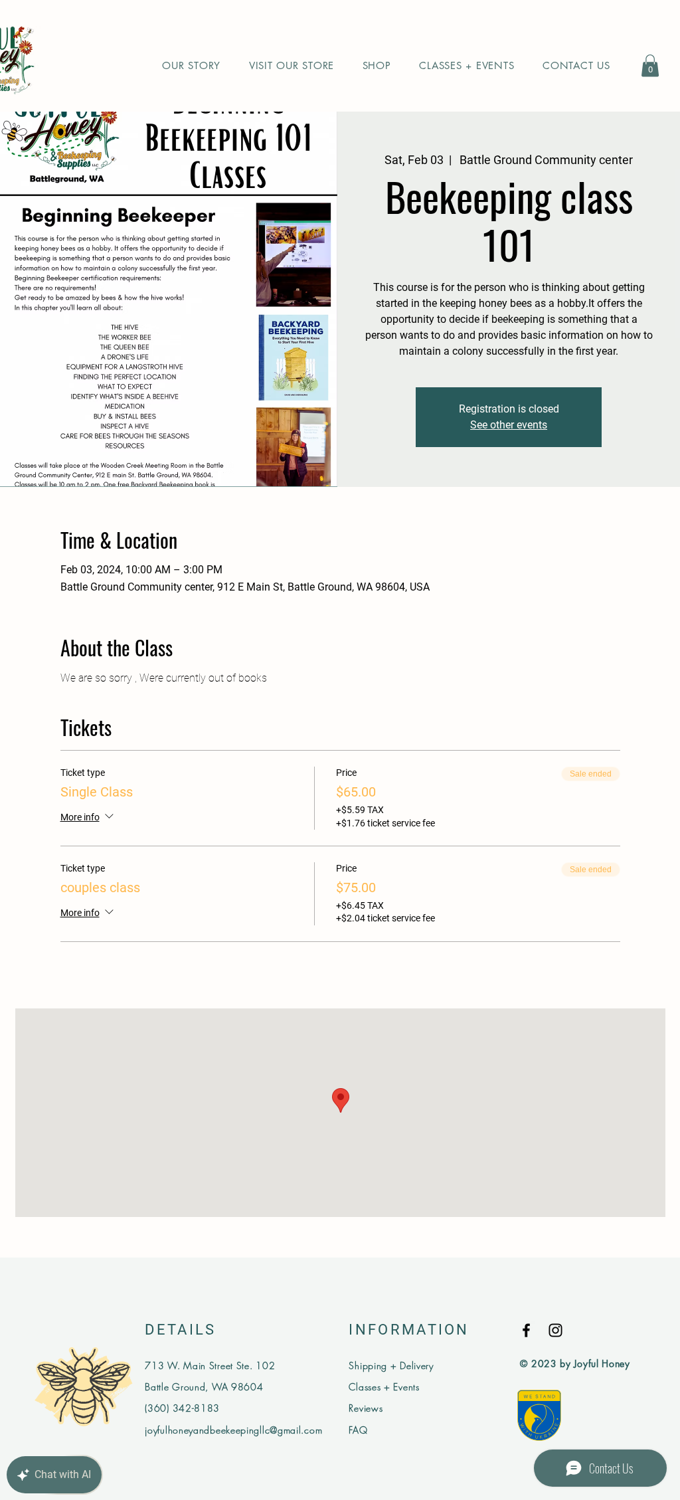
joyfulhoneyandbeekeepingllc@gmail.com (233, 1430)
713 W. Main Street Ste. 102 (210, 1365)
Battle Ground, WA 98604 (204, 1386)
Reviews (365, 1408)
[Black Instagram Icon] (555, 1330)
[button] (650, 65)
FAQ (358, 1430)
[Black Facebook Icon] (526, 1330)
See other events (508, 425)
